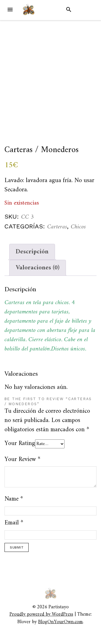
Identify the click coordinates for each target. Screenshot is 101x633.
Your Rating (19, 443)
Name (13, 499)
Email (13, 523)
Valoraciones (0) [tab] (37, 267)
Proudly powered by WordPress (41, 614)
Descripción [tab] (32, 251)
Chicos (78, 226)
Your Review (22, 459)
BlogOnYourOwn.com (60, 622)
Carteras (57, 226)
